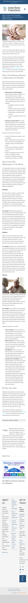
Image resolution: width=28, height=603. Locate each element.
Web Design (14, 592)
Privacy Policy (10, 590)
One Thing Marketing (22, 592)
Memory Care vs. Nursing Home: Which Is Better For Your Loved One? (14, 540)
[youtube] (20, 569)
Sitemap (18, 590)
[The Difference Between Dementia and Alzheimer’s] (14, 461)
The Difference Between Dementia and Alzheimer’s (14, 504)
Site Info (15, 590)
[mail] (20, 572)
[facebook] (20, 566)
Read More (5, 552)
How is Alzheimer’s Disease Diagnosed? (14, 514)
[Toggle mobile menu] (25, 9)
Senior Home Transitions (22, 542)
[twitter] (23, 566)
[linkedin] (23, 569)
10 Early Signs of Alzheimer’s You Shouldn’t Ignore (14, 525)
